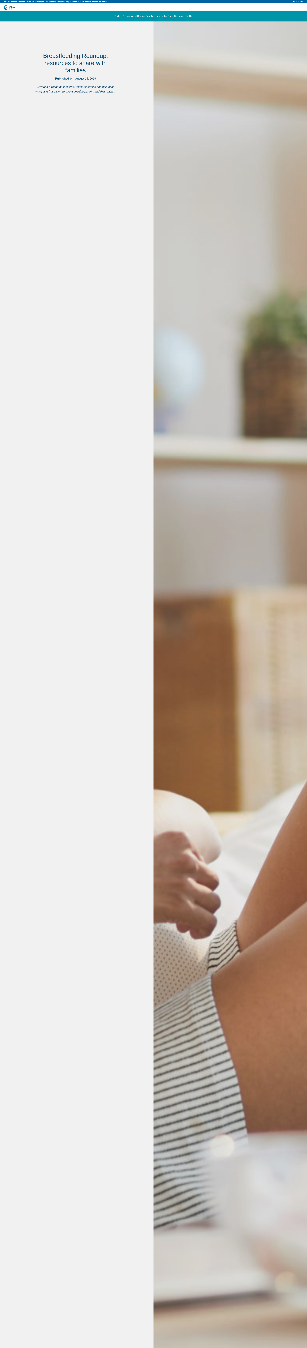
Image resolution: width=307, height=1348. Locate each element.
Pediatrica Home (23, 2)
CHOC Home (297, 2)
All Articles (38, 2)
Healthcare (50, 2)
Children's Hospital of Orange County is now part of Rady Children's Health (153, 16)
